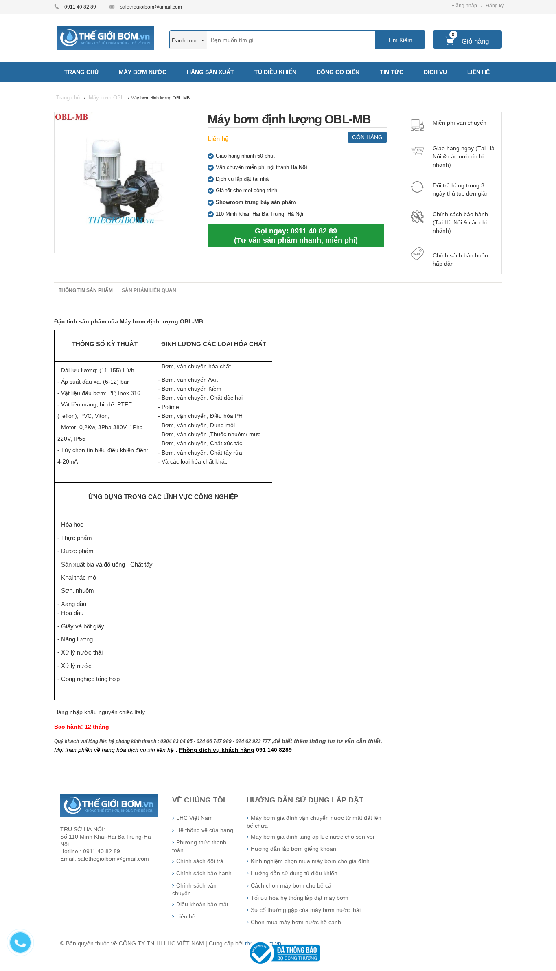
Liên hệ (218, 138)
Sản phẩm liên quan (149, 290)
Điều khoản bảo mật (202, 904)
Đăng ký (495, 6)
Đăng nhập (464, 6)
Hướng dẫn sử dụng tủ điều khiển (294, 873)
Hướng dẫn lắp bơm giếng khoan (293, 849)
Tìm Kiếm (399, 40)
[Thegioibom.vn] (105, 37)
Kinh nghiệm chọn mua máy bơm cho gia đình (310, 861)
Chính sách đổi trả (199, 861)
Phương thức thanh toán (199, 846)
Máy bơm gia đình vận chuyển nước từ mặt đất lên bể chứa (314, 822)
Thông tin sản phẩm (86, 290)
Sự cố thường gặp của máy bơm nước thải (306, 910)
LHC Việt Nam (194, 818)
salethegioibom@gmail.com (151, 7)
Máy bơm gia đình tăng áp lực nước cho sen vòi (312, 836)
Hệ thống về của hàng (204, 830)
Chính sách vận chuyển (194, 889)
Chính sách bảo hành (204, 873)
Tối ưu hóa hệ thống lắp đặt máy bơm (299, 897)
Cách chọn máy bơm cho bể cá (291, 885)
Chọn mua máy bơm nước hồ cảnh (296, 922)
